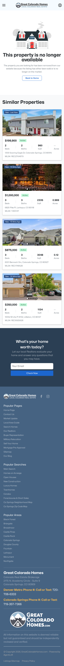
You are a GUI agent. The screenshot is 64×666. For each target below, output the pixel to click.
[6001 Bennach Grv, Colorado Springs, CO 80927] (32, 232)
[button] (4, 5)
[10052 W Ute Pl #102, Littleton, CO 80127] (32, 286)
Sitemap (7, 452)
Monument (9, 557)
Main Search (9, 469)
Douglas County (11, 544)
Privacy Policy (28, 661)
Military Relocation (12, 439)
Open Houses (10, 477)
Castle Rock (9, 536)
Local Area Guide (11, 422)
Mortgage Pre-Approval (14, 447)
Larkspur (8, 553)
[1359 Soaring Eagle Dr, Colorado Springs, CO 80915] (32, 122)
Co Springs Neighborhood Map (18, 502)
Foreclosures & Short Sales (16, 498)
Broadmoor (9, 528)
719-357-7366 (13, 604)
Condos (7, 494)
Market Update (10, 418)
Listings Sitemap (11, 661)
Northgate (8, 561)
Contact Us (9, 414)
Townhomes (9, 490)
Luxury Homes (10, 485)
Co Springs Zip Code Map (15, 506)
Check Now (32, 373)
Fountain (8, 548)
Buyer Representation (14, 435)
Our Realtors (9, 431)
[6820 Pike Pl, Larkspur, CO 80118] (32, 177)
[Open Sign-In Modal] (60, 5)
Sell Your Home (11, 443)
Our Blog (8, 456)
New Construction (12, 481)
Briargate (8, 523)
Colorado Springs (12, 540)
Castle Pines (9, 532)
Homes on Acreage (12, 473)
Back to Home (32, 78)
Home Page (9, 410)
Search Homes (11, 427)
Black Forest (9, 519)
